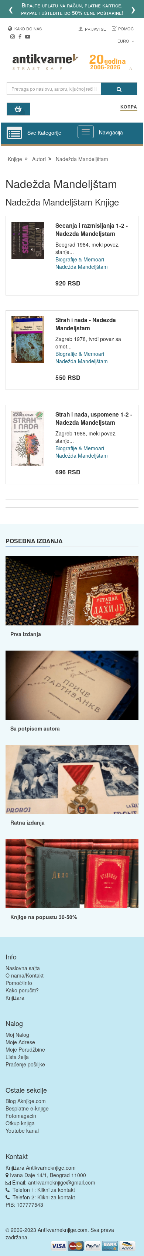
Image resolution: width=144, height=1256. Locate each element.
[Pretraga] (119, 88)
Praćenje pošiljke (25, 1064)
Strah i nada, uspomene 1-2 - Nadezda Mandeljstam (93, 418)
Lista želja (17, 1056)
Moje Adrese (20, 1042)
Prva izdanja (25, 634)
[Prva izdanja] (72, 590)
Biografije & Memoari (79, 259)
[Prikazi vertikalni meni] (14, 133)
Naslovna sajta (23, 968)
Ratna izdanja (27, 822)
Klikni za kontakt (56, 1189)
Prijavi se (95, 29)
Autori (39, 159)
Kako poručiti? (22, 990)
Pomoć (126, 28)
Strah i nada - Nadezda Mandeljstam (85, 324)
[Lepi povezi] (72, 873)
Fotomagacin (21, 1115)
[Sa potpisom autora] (72, 685)
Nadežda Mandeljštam (82, 159)
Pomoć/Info (19, 982)
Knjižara (15, 997)
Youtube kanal (22, 1130)
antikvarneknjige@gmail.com (61, 1182)
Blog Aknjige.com (26, 1101)
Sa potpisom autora (35, 728)
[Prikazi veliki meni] (86, 132)
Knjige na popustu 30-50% (43, 917)
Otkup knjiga (20, 1123)
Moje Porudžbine (25, 1049)
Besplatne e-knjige (27, 1108)
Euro (123, 41)
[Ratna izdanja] (72, 779)
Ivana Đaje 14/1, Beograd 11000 (48, 1175)
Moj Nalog (17, 1034)
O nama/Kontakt (25, 975)
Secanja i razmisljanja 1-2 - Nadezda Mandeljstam (91, 229)
